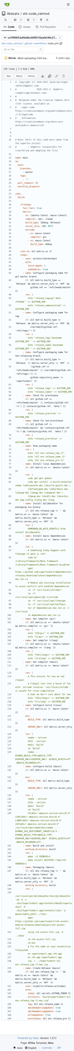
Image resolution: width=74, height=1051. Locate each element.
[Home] (7, 4)
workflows (40, 43)
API (59, 1047)
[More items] (70, 27)
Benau (12, 57)
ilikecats (13, 13)
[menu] (17, 1047)
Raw (9, 76)
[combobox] (22, 49)
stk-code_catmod (36, 13)
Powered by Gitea (28, 1037)
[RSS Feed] (5, 20)
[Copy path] (61, 43)
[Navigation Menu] (68, 4)
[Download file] (42, 76)
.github (28, 43)
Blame (19, 76)
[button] (15, 20)
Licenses (47, 1047)
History (31, 76)
